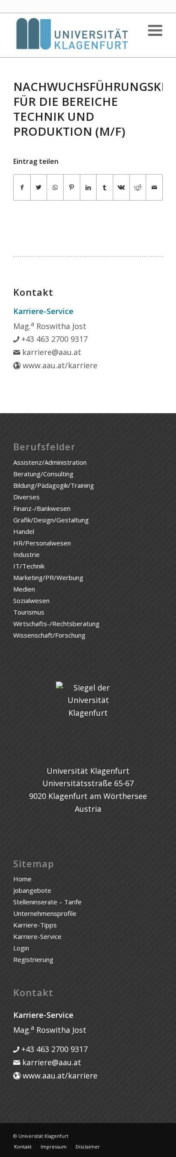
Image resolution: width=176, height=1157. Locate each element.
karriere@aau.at (50, 352)
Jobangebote (32, 890)
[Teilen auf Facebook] (22, 188)
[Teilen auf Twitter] (39, 188)
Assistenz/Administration (50, 462)
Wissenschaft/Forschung (49, 635)
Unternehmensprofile (44, 913)
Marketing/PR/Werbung (48, 577)
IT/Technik (28, 566)
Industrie (26, 554)
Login (21, 948)
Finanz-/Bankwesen (41, 508)
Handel (23, 531)
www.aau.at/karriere (59, 365)
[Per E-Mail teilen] (154, 188)
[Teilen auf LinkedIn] (88, 188)
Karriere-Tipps (35, 925)
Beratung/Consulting (43, 473)
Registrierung (33, 959)
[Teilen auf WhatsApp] (55, 188)
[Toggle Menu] (154, 30)
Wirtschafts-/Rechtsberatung (56, 623)
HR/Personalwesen (42, 543)
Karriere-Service (37, 936)
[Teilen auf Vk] (121, 188)
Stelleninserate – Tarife (47, 902)
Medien (24, 589)
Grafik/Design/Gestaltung (51, 520)
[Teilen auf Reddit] (138, 188)
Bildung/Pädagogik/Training (53, 485)
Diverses (26, 497)
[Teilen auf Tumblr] (105, 188)
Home (22, 878)
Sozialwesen (31, 600)
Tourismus (28, 612)
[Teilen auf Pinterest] (72, 188)
